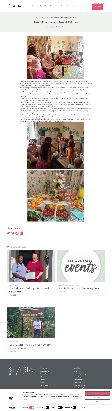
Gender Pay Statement (80, 385)
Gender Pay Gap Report (80, 388)
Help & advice (54, 6)
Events (77, 285)
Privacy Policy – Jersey (80, 374)
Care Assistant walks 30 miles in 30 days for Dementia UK (30, 346)
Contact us (84, 6)
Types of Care (44, 6)
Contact (42, 388)
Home (37, 17)
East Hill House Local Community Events (79, 288)
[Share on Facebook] (17, 233)
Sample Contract (44, 385)
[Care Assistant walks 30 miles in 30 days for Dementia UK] (31, 322)
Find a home (97, 6)
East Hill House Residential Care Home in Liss (52, 81)
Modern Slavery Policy (80, 382)
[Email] (8, 233)
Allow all (97, 393)
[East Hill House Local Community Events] (81, 266)
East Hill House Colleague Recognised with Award (29, 290)
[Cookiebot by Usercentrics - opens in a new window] (11, 408)
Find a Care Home (45, 371)
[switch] (46, 407)
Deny (97, 401)
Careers (69, 6)
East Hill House (50, 17)
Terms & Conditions (79, 379)
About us (75, 6)
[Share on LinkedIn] (21, 233)
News (63, 6)
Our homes (35, 6)
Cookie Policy (77, 377)
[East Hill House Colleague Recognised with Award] (31, 266)
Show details (82, 407)
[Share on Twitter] (12, 233)
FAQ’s (42, 377)
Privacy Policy (77, 371)
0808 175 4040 (99, 3)
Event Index (71, 285)
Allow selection (97, 397)
